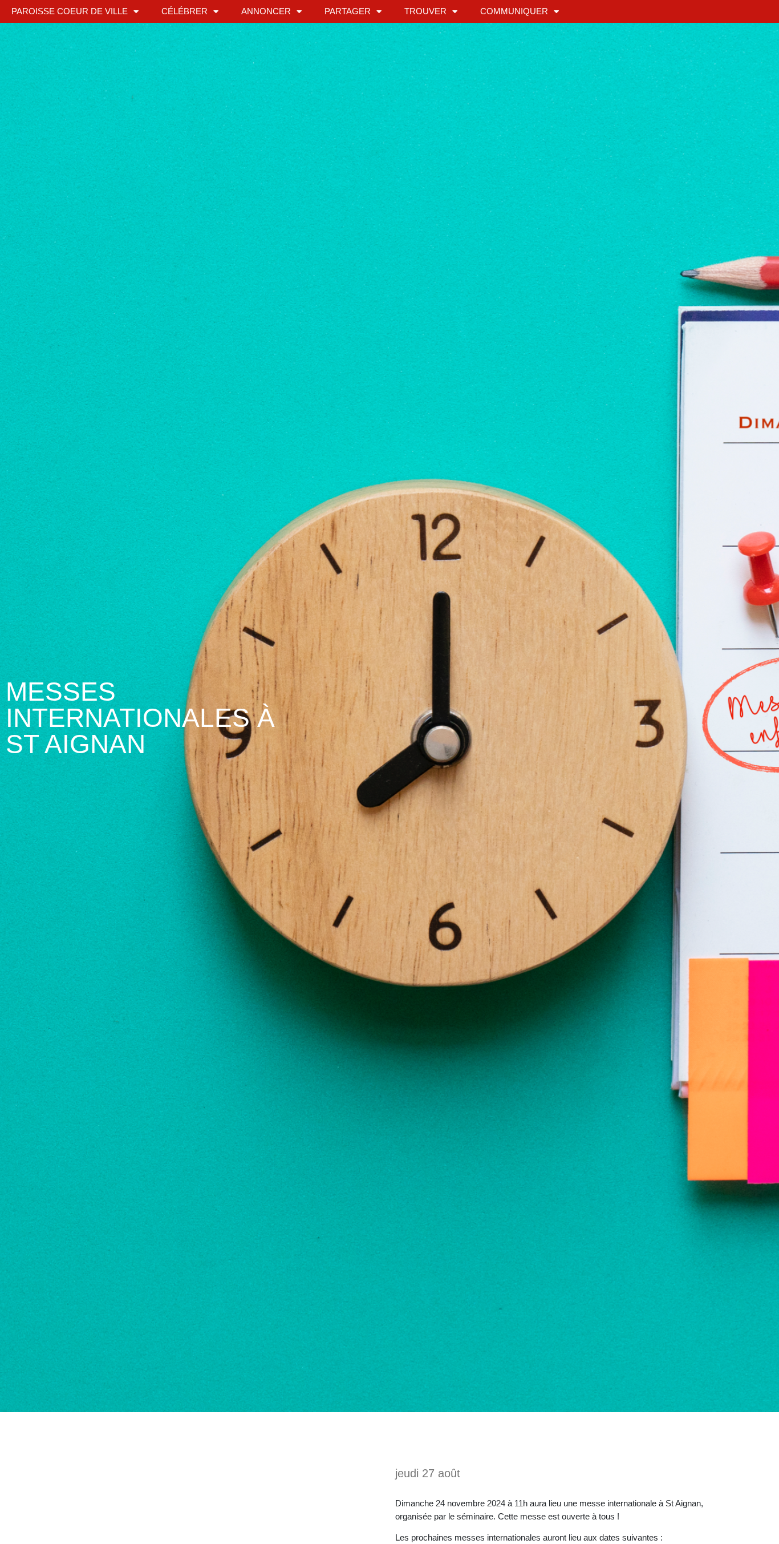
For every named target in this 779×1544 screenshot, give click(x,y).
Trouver (425, 11)
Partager (347, 11)
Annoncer (266, 11)
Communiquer (514, 11)
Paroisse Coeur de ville (69, 11)
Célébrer (184, 11)
